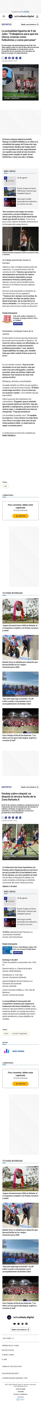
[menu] (4, 16)
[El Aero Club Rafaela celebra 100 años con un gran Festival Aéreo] (7, 950)
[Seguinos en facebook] (26, 1324)
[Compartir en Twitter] (13, 58)
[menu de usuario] (37, 16)
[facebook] (9, 58)
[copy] (20, 58)
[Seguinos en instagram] (22, 1324)
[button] (20, 97)
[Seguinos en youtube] (14, 1324)
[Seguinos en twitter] (18, 1324)
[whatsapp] (6, 58)
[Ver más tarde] (2, 58)
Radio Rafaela (18, 1051)
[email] (16, 58)
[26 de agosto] (10, 180)
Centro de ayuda (20, 1389)
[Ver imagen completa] (36, 66)
